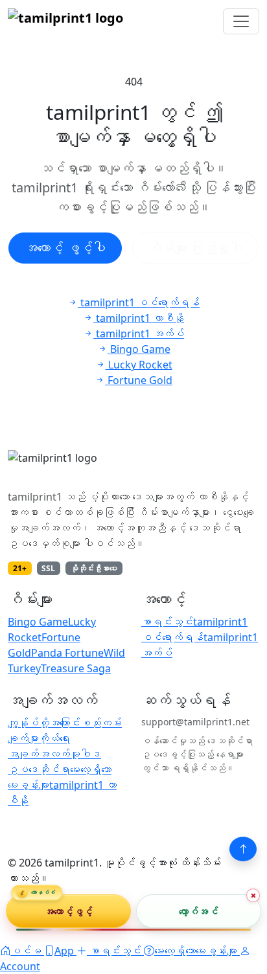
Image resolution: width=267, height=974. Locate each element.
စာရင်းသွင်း (167, 622)
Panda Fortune (67, 653)
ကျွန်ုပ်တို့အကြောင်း (44, 723)
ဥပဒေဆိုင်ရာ (39, 769)
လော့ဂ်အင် (198, 910)
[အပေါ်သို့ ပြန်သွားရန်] (243, 849)
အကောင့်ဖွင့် (68, 910)
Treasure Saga (76, 668)
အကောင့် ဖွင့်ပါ (65, 247)
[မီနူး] (241, 21)
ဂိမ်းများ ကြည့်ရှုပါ (195, 247)
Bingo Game (38, 622)
